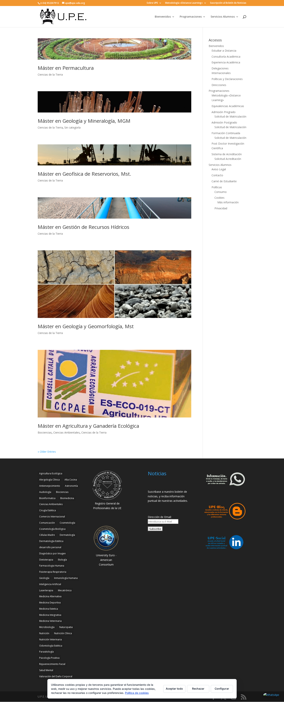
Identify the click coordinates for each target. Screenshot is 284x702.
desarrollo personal (50, 547)
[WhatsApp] (271, 695)
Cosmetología (67, 522)
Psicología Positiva (49, 657)
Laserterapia (46, 590)
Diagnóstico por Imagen (52, 553)
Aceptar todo (174, 688)
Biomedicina (67, 498)
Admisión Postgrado (224, 122)
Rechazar (198, 688)
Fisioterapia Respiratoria (52, 571)
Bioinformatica (47, 498)
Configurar (222, 688)
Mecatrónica (64, 590)
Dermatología (67, 535)
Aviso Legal (219, 169)
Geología (44, 578)
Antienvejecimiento (49, 485)
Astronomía (71, 485)
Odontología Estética (50, 645)
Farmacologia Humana (51, 565)
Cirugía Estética (47, 510)
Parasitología (46, 651)
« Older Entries (47, 451)
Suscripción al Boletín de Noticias (228, 3)
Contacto (217, 175)
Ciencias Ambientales (66, 432)
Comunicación (47, 522)
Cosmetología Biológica (52, 529)
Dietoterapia (46, 559)
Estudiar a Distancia (224, 50)
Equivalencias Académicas (228, 106)
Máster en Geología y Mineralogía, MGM (84, 120)
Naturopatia (66, 627)
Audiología (45, 492)
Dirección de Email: (160, 517)
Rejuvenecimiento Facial (52, 664)
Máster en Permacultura (66, 67)
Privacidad (220, 208)
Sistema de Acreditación (227, 154)
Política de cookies (137, 692)
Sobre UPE (152, 3)
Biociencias (45, 432)
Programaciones (191, 16)
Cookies (219, 197)
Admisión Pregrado (224, 112)
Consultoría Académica (226, 56)
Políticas (217, 187)
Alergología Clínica (49, 479)
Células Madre (47, 535)
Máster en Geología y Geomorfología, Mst (86, 326)
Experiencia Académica (226, 62)
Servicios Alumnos (223, 16)
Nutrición (44, 633)
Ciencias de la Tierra (50, 74)
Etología (62, 559)
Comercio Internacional (52, 516)
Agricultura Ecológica (50, 473)
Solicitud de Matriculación (230, 116)
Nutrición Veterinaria (50, 639)
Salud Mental (46, 670)
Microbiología (46, 627)
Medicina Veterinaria (50, 621)
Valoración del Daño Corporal (55, 676)
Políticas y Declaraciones (227, 79)
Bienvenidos (163, 16)
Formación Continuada (226, 133)
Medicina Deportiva (50, 602)
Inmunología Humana (66, 578)
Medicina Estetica (48, 608)
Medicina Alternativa (50, 596)
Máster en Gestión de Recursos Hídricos (83, 226)
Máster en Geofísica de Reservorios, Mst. (84, 173)
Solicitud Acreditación (227, 159)
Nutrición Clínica (63, 633)
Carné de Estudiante (224, 181)
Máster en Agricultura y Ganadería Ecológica (88, 425)
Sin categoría (72, 127)
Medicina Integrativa (50, 615)
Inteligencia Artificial (50, 584)
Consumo (220, 192)
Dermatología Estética (51, 541)
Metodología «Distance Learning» (184, 3)
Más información (228, 202)
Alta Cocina (71, 479)
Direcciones (219, 85)
